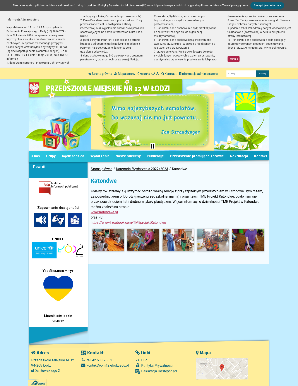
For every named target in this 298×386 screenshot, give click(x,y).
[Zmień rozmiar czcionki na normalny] (152, 73)
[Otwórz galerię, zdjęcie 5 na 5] (248, 240)
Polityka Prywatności (156, 366)
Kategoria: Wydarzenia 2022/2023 (142, 169)
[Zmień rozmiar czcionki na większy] (154, 73)
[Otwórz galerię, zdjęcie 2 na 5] (143, 240)
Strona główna (101, 73)
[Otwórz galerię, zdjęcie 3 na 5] (178, 240)
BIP (143, 360)
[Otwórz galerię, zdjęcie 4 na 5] (213, 240)
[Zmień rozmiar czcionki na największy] (157, 73)
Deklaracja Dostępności (158, 371)
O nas (35, 156)
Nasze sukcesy (128, 156)
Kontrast (170, 73)
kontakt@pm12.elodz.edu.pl (107, 365)
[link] (128, 222)
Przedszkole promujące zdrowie (197, 156)
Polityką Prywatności (111, 5)
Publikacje (155, 156)
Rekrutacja (239, 156)
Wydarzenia (100, 156)
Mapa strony (126, 73)
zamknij (233, 59)
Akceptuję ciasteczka (267, 5)
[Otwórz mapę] (222, 368)
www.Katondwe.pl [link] (104, 212)
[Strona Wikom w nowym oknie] (38, 383)
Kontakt (260, 156)
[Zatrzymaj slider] (152, 146)
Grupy (51, 156)
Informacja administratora (199, 73)
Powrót (39, 167)
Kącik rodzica (73, 156)
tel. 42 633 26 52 (99, 360)
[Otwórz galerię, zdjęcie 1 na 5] (108, 240)
